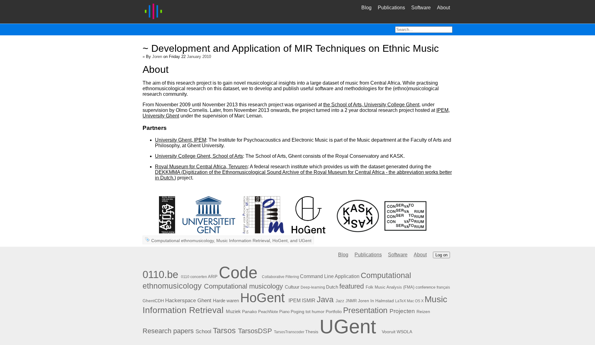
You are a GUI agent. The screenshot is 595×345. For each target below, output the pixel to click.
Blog (366, 7)
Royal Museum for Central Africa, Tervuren (201, 166)
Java (325, 299)
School (203, 331)
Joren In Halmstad (376, 300)
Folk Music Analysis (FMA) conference (400, 287)
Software (421, 7)
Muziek (233, 311)
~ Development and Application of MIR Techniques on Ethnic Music (291, 48)
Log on (441, 255)
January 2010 (199, 56)
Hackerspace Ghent (188, 300)
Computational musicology (243, 286)
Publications (391, 7)
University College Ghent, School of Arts (199, 156)
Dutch (332, 287)
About (443, 7)
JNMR (351, 301)
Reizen (423, 311)
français (443, 287)
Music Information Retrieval (243, 240)
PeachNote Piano (273, 311)
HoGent (280, 240)
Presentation (365, 310)
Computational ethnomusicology (182, 240)
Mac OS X (415, 301)
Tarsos (224, 330)
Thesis (311, 331)
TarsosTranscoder (289, 332)
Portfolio (334, 311)
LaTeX (400, 301)
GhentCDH (153, 300)
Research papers (168, 331)
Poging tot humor (307, 311)
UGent (305, 240)
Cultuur (292, 287)
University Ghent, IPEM (180, 140)
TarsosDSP (255, 331)
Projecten (402, 311)
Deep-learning (313, 287)
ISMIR (308, 300)
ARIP (213, 276)
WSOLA (404, 331)
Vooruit (388, 332)
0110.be (160, 274)
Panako (249, 311)
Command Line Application (329, 276)
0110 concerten (194, 277)
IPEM (295, 300)
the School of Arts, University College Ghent (371, 104)
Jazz (340, 301)
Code (238, 272)
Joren (157, 56)
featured (351, 286)
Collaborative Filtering (280, 277)
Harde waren (226, 300)
